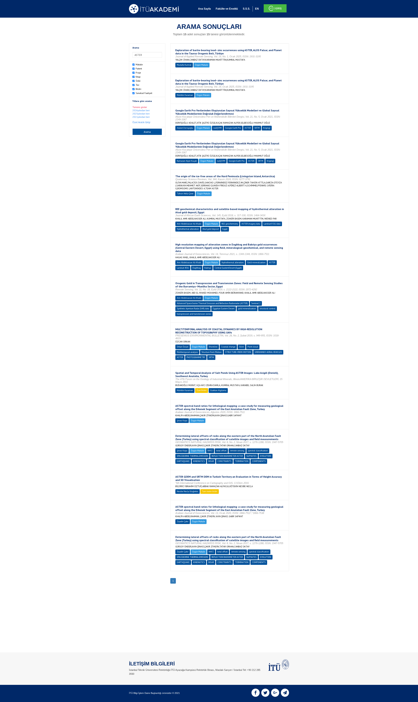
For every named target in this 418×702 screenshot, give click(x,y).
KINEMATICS (199, 461)
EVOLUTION (265, 456)
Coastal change (228, 346)
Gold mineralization (256, 262)
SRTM (257, 128)
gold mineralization (247, 308)
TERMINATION (241, 461)
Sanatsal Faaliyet (144, 93)
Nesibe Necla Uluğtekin (187, 491)
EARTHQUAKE (183, 461)
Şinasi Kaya (182, 420)
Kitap (138, 76)
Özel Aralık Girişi (141, 122)
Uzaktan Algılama (218, 390)
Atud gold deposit (210, 229)
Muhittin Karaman (185, 95)
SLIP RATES (251, 456)
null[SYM (217, 128)
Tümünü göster (139, 107)
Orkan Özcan (182, 346)
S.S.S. (246, 8)
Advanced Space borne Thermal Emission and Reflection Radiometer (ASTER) (212, 303)
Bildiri (138, 89)
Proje (138, 72)
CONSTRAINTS (224, 461)
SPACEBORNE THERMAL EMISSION (192, 456)
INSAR (211, 461)
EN (257, 8)
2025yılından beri (141, 113)
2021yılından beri (141, 116)
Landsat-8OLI (183, 267)
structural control (267, 308)
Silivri (241, 346)
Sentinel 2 (255, 303)
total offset (221, 450)
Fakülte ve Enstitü (227, 8)
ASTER (248, 128)
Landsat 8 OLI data (272, 223)
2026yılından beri (141, 110)
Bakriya (207, 267)
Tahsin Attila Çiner (185, 193)
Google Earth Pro (233, 128)
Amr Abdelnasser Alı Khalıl (189, 223)
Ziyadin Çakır (182, 521)
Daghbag (197, 267)
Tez (137, 84)
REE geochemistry (230, 223)
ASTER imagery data (250, 223)
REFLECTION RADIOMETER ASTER (227, 456)
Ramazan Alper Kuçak (187, 161)
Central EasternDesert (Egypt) (228, 267)
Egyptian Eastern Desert (223, 308)
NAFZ (210, 450)
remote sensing (237, 450)
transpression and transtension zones (194, 314)
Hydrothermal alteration (188, 229)
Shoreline (213, 346)
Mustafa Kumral (184, 65)
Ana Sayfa (204, 8)
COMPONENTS (259, 461)
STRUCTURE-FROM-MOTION (238, 352)
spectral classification (258, 450)
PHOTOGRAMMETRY (196, 357)
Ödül (138, 80)
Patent (139, 68)
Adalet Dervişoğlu (185, 128)
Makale (139, 64)
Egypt (224, 229)
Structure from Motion (211, 352)
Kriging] (266, 128)
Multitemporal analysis (187, 352)
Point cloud (253, 346)
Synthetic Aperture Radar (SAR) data (193, 308)
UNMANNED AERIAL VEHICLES (268, 352)
